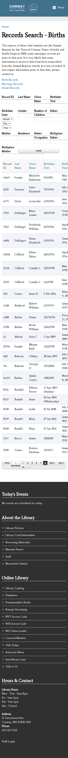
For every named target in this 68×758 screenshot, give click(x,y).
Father (54, 110)
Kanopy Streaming (16, 609)
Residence (24, 133)
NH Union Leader (16, 631)
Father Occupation (41, 135)
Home (5, 26)
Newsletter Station (16, 563)
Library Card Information (20, 535)
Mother (6, 133)
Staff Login (8, 741)
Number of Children (40, 113)
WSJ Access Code (15, 623)
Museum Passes (14, 549)
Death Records (10, 88)
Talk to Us (11, 666)
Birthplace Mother (8, 149)
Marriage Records (12, 84)
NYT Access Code (16, 616)
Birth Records (10, 79)
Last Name (24, 97)
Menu (61, 7)
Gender (22, 110)
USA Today (12, 645)
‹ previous (15, 464)
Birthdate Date (7, 113)
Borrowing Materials (17, 542)
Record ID (8, 97)
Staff (8, 556)
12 (23, 467)
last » (61, 463)
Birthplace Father (56, 135)
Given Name (37, 99)
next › (52, 463)
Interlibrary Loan (15, 659)
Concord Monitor (15, 638)
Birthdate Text (55, 99)
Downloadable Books (17, 602)
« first (7, 463)
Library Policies (14, 528)
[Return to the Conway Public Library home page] (22, 11)
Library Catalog (14, 588)
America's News (14, 652)
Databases (11, 595)
